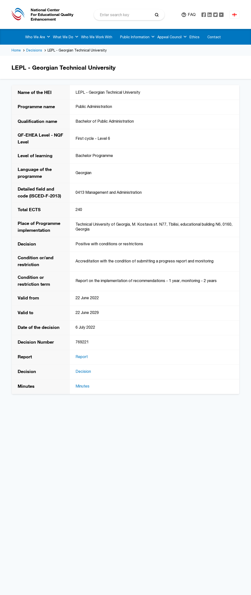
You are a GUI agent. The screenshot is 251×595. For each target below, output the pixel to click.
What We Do (63, 37)
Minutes (82, 386)
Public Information (135, 37)
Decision (83, 371)
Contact (214, 37)
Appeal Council (169, 37)
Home (16, 50)
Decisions (34, 50)
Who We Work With (96, 37)
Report (81, 356)
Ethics (194, 37)
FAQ (192, 14)
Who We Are (35, 37)
